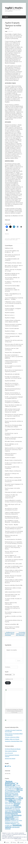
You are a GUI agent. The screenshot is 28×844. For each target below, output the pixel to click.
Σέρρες (6, 802)
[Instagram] (8, 766)
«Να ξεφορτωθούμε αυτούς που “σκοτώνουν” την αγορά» (12, 595)
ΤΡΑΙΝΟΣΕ (18, 802)
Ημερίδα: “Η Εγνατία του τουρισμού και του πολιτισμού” (13, 576)
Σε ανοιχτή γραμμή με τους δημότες (13, 539)
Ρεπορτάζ (7, 239)
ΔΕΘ (21, 788)
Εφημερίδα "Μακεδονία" (15, 238)
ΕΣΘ (14, 792)
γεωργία (7, 810)
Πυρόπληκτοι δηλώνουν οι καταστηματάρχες (11, 454)
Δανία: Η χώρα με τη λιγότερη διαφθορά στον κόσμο (12, 627)
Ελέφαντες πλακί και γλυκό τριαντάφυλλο (11, 349)
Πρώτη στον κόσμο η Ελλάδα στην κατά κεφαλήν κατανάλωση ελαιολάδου (14, 345)
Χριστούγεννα (7, 805)
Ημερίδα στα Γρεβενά (10, 457)
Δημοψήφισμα (10, 790)
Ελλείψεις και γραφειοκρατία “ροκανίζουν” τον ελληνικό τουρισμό (13, 377)
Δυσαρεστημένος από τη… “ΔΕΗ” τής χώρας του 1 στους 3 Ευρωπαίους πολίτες (13, 547)
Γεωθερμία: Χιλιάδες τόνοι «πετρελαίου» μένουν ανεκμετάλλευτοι (11, 496)
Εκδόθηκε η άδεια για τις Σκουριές (12, 739)
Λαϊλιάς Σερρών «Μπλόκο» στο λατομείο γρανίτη (12, 278)
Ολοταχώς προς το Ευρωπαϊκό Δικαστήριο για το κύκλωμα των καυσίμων (12, 608)
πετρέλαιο (7, 823)
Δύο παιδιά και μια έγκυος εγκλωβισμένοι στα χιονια (11, 509)
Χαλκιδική (17, 803)
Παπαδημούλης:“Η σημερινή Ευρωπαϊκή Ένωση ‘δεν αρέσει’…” (13, 517)
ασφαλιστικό (8, 808)
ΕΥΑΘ (18, 792)
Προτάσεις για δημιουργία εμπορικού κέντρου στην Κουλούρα (13, 438)
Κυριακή (16, 798)
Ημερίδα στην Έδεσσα (10, 380)
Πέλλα (6, 800)
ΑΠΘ (15, 788)
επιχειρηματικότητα (11, 813)
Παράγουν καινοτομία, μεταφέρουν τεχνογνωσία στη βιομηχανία (13, 325)
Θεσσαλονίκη (10, 798)
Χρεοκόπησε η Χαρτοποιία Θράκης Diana (13, 741)
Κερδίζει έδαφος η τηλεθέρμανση (13, 471)
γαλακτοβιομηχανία (16, 808)
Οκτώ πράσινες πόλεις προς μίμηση (13, 563)
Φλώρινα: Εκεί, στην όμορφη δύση (13, 352)
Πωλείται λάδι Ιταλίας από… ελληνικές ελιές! (12, 552)
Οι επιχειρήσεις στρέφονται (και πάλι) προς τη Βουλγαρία (20, 634)
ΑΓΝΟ (10, 788)
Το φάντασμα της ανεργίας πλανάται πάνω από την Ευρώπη (14, 560)
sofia (6, 31)
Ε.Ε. (15, 790)
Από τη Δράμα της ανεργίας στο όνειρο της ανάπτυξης (12, 255)
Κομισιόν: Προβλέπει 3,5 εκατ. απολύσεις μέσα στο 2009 (12, 556)
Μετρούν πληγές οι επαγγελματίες (13, 460)
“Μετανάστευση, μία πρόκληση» (12, 374)
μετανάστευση (13, 820)
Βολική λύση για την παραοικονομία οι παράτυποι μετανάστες (14, 370)
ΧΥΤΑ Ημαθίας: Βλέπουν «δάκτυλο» (13, 262)
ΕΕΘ (21, 790)
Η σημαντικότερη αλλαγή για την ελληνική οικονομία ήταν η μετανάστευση (12, 362)
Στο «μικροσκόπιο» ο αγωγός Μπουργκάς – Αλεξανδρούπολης (12, 521)
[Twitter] (7, 766)
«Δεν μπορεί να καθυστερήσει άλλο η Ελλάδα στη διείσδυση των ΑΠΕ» (14, 566)
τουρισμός (17, 825)
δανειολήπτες (12, 810)
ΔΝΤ (6, 790)
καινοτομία (9, 817)
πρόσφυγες (13, 823)
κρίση (7, 818)
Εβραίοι (7, 793)
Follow (7, 682)
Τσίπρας (6, 803)
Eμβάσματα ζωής (9, 248)
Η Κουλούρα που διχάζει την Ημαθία (13, 492)
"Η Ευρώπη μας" (11, 784)
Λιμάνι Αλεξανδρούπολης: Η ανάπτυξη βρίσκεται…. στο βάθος (14, 298)
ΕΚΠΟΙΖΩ (7, 791)
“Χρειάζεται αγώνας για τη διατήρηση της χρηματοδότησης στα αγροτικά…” (14, 527)
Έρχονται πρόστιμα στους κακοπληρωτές (11, 603)
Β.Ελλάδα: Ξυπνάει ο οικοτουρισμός (13, 441)
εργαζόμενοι (8, 815)
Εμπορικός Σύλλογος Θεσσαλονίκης (11, 795)
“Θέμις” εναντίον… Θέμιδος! (11, 524)
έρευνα (12, 805)
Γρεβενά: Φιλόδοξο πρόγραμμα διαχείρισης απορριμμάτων (12, 513)
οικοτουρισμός (16, 822)
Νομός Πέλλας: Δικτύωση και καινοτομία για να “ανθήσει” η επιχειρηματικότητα (12, 385)
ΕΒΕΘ (18, 790)
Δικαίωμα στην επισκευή (10, 758)
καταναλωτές (16, 817)
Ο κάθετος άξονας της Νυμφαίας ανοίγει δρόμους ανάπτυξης (12, 321)
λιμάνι (16, 239)
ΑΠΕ (13, 788)
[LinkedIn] (10, 766)
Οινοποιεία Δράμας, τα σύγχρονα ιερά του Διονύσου (13, 309)
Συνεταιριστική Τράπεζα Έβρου (12, 285)
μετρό (18, 820)
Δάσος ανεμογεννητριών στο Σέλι (13, 592)
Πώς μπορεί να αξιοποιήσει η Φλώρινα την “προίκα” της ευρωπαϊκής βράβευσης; (14, 356)
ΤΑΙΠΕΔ (12, 801)
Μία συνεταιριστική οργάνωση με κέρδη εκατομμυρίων (13, 389)
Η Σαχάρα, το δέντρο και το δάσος (12, 737)
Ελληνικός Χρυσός (13, 793)
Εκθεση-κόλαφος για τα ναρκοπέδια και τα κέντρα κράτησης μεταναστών (13, 542)
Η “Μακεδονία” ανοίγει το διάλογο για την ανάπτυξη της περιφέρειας (13, 302)
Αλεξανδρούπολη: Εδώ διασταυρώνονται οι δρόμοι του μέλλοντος (12, 290)
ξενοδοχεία (7, 822)
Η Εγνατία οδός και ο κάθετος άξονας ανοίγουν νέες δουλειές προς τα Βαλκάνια (14, 572)
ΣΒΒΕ (11, 800)
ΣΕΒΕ (14, 800)
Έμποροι (6, 788)
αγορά (16, 805)
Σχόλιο (18, 660)
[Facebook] (5, 766)
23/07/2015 (10, 31)
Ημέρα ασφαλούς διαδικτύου (11, 751)
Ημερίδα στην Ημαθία (10, 418)
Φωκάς (12, 803)
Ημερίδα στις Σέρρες (10, 317)
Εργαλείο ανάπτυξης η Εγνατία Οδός (13, 585)
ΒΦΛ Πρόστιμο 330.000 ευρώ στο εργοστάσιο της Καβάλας (12, 274)
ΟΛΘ (14, 239)
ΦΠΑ (9, 803)
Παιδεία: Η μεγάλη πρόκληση (12, 328)
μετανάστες (8, 820)
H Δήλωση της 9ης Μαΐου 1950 (11, 624)
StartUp (16, 787)
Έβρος (19, 787)
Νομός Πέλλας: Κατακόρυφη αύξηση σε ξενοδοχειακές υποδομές (13, 425)
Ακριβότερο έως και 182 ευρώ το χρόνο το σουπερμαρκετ (9, 634)
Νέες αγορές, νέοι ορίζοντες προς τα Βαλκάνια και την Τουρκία (13, 266)
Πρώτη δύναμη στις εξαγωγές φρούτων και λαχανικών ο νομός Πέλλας (14, 415)
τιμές (11, 825)
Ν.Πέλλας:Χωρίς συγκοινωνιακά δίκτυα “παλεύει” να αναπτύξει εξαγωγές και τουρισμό (12, 410)
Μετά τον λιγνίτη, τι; (10, 315)
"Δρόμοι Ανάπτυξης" (10, 782)
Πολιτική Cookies (17, 838)
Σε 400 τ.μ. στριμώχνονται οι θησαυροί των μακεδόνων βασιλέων (14, 397)
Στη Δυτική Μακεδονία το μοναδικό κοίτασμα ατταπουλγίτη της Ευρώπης (13, 501)
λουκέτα (17, 818)
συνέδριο (18, 823)
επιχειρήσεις (16, 812)
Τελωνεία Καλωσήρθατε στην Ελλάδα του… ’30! (12, 251)
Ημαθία (19, 796)
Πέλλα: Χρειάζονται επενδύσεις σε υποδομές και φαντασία (13, 405)
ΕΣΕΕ (11, 792)
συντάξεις (7, 825)
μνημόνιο (20, 820)
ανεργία (18, 807)
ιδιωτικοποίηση (16, 815)
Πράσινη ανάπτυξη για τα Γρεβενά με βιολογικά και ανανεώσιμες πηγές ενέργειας (14, 449)
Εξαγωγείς (16, 796)
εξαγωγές (8, 812)
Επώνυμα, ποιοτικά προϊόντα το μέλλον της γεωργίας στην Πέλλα (13, 393)
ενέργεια (18, 810)
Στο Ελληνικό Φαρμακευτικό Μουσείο (12, 749)
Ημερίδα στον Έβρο (9, 306)
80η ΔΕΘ (18, 785)
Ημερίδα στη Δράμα (9, 312)
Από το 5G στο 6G (9, 753)
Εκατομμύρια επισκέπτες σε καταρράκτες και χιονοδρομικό (12, 401)
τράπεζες (8, 827)
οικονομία (11, 822)
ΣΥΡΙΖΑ (18, 800)
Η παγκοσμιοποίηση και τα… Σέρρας (13, 333)
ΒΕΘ (18, 788)
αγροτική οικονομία (10, 807)
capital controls (9, 787)
